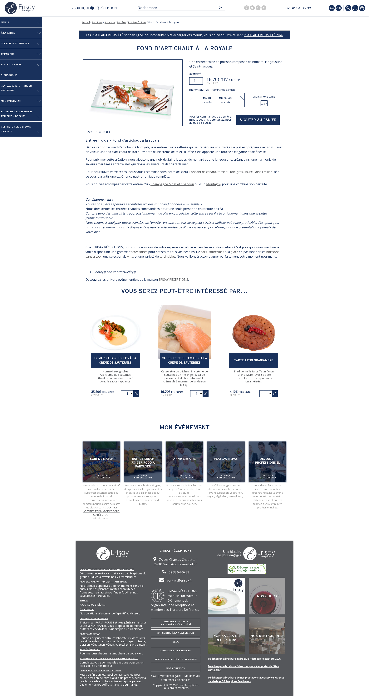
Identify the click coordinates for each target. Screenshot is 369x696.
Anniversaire (184, 459)
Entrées (121, 22)
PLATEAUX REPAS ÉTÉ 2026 (263, 35)
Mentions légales (170, 676)
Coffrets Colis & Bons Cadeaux (16, 129)
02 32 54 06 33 (298, 8)
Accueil (86, 22)
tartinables (167, 256)
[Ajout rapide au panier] (136, 393)
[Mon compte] (355, 8)
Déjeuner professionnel (267, 461)
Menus (5, 22)
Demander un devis (175, 623)
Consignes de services (175, 650)
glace (234, 252)
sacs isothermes (212, 252)
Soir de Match (101, 459)
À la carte (8, 32)
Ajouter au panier (258, 120)
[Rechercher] (348, 8)
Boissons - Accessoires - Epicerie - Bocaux (18, 114)
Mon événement (11, 101)
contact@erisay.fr (179, 580)
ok (220, 8)
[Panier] (362, 8)
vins (130, 256)
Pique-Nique (9, 75)
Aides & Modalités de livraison (176, 659)
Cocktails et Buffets (15, 43)
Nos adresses (175, 668)
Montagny (213, 184)
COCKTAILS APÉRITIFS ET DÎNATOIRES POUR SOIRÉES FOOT (101, 511)
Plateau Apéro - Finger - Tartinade (17, 88)
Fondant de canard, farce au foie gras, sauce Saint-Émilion (231, 172)
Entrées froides (137, 22)
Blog (175, 641)
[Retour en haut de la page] (361, 688)
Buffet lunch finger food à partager (143, 462)
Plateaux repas (11, 64)
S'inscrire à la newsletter (175, 632)
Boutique (97, 22)
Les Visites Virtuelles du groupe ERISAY (107, 569)
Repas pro (8, 54)
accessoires (139, 252)
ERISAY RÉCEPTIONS (173, 279)
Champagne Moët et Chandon (172, 184)
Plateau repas (226, 459)
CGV (154, 676)
